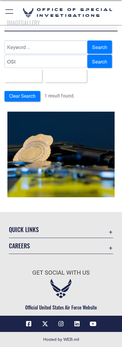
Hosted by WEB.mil (61, 339)
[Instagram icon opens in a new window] (61, 324)
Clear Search (22, 96)
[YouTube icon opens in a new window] (93, 324)
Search (99, 46)
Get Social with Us (61, 272)
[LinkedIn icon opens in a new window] (77, 324)
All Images (21, 75)
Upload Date (64, 75)
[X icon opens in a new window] (45, 324)
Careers (19, 246)
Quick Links (24, 229)
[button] (9, 12)
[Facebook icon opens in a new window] (28, 324)
